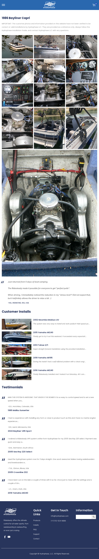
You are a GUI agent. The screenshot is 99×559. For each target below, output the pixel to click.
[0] (93, 4)
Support (36, 534)
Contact (36, 539)
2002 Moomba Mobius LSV (46, 320)
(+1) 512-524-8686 (58, 521)
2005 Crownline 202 (18, 472)
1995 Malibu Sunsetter (18, 410)
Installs (36, 525)
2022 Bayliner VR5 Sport (20, 431)
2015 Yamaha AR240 (43, 332)
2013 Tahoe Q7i (40, 345)
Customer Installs (16, 311)
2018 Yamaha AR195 (43, 358)
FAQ (35, 529)
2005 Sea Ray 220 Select (20, 452)
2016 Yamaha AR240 (43, 370)
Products (36, 520)
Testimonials (12, 387)
